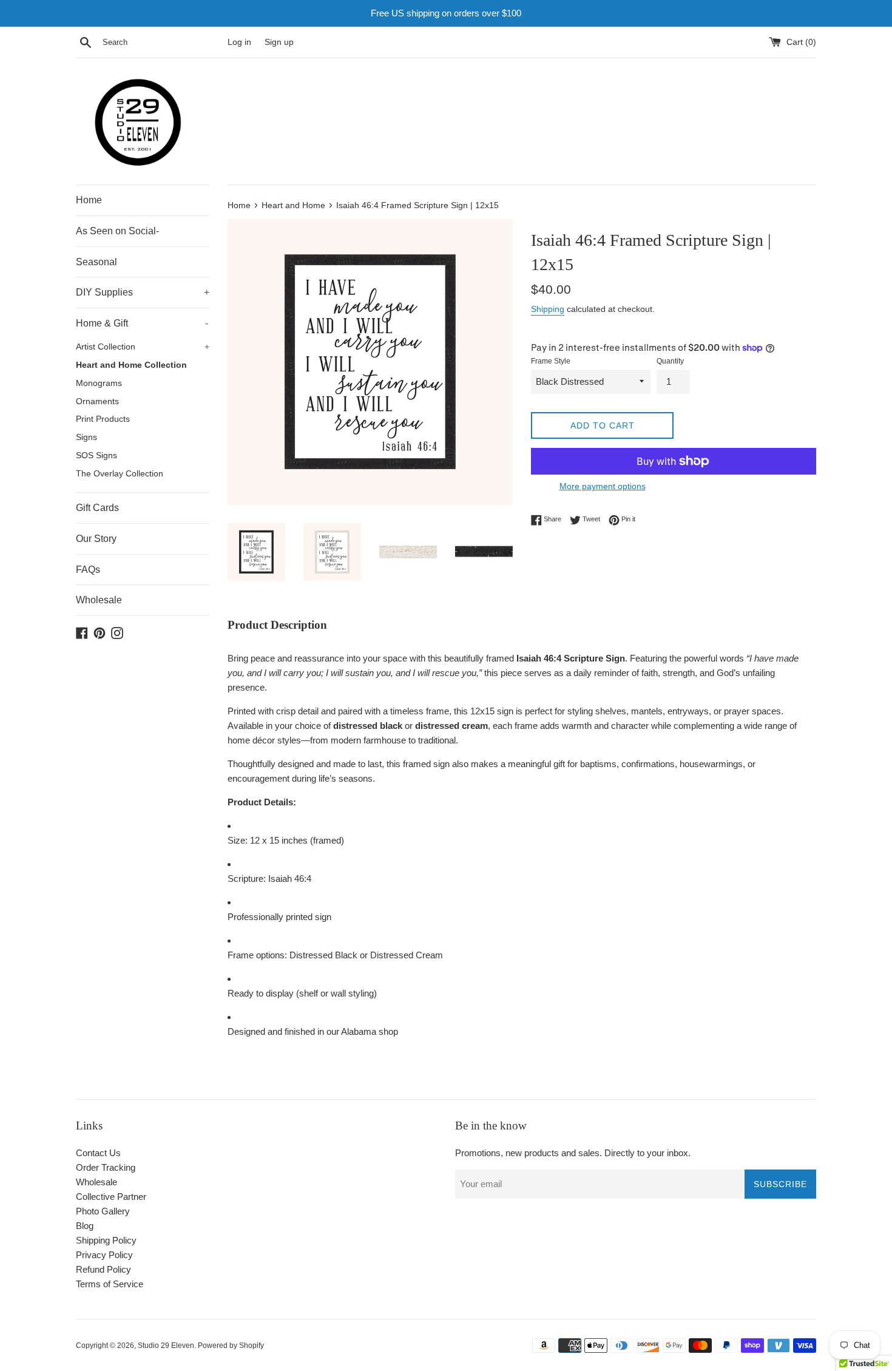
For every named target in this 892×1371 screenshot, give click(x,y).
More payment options (602, 486)
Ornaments (97, 401)
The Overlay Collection (119, 473)
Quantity (670, 361)
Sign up (279, 42)
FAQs (88, 569)
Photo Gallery (103, 1211)
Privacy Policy (104, 1255)
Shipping (547, 309)
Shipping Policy (106, 1240)
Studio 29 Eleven (166, 1345)
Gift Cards (97, 508)
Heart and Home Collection (131, 365)
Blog (84, 1225)
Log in (239, 42)
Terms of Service (109, 1284)
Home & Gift (142, 323)
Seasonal (96, 262)
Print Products (103, 419)
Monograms (99, 383)
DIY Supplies (142, 292)
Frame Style (550, 361)
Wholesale (99, 600)
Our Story (96, 538)
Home (89, 200)
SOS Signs (96, 455)
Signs (86, 437)
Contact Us (98, 1153)
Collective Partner (111, 1196)
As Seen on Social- (117, 231)
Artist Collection (142, 346)
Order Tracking (105, 1167)
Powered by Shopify (231, 1345)
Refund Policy (103, 1269)
